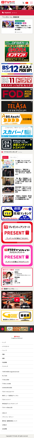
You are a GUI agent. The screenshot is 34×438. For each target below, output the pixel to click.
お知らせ (4, 413)
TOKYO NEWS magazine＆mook (10, 371)
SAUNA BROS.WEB (7, 387)
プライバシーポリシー (8, 417)
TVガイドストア (6, 399)
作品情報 (4, 362)
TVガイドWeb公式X (7, 407)
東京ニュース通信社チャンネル (10, 395)
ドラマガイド (5, 346)
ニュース (4, 350)
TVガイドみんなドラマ (8, 391)
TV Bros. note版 (6, 383)
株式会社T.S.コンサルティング (10, 403)
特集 (3, 354)
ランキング (5, 366)
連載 (3, 358)
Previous (2, 329)
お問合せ (4, 425)
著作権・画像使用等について (9, 421)
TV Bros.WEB (5, 379)
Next (31, 329)
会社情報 (4, 429)
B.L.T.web (4, 375)
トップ (4, 342)
